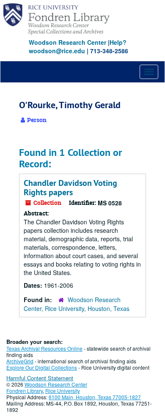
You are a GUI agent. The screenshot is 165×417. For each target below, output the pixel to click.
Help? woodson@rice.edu (77, 46)
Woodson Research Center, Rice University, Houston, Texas (76, 304)
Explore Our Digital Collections (41, 367)
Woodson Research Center (67, 42)
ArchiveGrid (19, 361)
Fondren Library (24, 390)
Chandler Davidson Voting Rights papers (70, 187)
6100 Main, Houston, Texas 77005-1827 (95, 397)
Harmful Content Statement (39, 378)
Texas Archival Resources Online (44, 348)
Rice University (62, 390)
